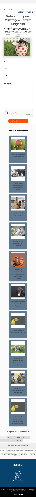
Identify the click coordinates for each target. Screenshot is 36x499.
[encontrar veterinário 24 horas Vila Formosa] (18, 292)
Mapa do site (18, 481)
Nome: (6, 62)
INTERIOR (18, 438)
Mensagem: (8, 84)
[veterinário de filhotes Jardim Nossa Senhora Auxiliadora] (18, 348)
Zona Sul (19, 441)
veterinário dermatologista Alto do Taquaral (18, 391)
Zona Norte (12, 441)
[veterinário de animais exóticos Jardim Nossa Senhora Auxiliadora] (18, 407)
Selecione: (4, 438)
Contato (18, 479)
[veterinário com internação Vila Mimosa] (18, 231)
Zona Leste (4, 441)
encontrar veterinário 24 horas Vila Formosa (18, 304)
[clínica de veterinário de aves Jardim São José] (18, 145)
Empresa (18, 473)
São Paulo (26, 438)
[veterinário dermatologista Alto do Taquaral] (18, 378)
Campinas (11, 438)
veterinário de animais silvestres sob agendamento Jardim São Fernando (18, 274)
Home (18, 471)
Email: (6, 69)
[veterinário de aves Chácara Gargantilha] (18, 320)
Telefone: (7, 76)
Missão (18, 475)
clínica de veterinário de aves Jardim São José (18, 157)
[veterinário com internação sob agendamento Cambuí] (18, 173)
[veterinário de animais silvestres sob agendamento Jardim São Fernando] (18, 260)
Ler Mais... (18, 36)
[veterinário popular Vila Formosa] (18, 203)
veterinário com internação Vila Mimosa (18, 243)
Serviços (18, 477)
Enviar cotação (18, 121)
